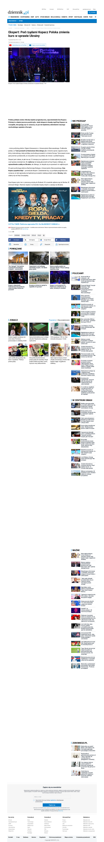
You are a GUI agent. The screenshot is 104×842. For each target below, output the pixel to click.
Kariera (34, 837)
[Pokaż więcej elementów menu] (95, 17)
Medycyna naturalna (67, 825)
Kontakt (10, 837)
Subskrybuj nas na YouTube (19, 45)
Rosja (34, 235)
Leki (63, 823)
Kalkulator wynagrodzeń (89, 831)
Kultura (46, 832)
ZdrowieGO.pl (76, 9)
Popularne (52, 320)
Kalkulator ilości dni (87, 821)
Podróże (29, 831)
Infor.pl (10, 820)
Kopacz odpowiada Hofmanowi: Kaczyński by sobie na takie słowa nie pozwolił (16, 287)
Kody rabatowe (48, 821)
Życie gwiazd (47, 827)
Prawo (64, 820)
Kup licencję (25, 229)
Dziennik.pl (30, 817)
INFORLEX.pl (60, 9)
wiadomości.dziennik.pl (19, 28)
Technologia (30, 821)
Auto (28, 820)
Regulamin (43, 837)
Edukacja (46, 823)
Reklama (25, 837)
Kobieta (46, 820)
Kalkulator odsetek (87, 827)
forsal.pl (52, 9)
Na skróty (11, 817)
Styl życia (65, 831)
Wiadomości (12, 21)
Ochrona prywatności (55, 837)
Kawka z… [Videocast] (37, 25)
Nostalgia (20, 25)
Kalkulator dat (86, 820)
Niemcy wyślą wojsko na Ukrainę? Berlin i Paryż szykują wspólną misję (59, 267)
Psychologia (65, 829)
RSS (94, 837)
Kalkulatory (86, 817)
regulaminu (53, 800)
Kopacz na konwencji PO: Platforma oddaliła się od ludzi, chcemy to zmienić (58, 287)
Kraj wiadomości (64, 320)
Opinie (21, 21)
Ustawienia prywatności (83, 837)
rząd (39, 235)
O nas (18, 837)
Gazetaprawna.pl (12, 821)
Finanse (64, 821)
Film (45, 829)
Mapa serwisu (69, 837)
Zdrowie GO (27, 25)
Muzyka (46, 831)
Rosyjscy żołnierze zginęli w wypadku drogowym (38, 286)
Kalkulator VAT (86, 825)
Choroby (65, 827)
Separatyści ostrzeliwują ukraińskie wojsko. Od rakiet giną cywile (38, 267)
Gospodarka (30, 823)
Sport (28, 827)
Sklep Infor (11, 831)
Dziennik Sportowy (49, 25)
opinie (28, 28)
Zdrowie (29, 829)
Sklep (94, 9)
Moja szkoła (47, 825)
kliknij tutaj (60, 810)
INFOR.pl (44, 9)
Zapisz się (52, 805)
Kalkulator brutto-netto (88, 829)
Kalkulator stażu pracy (88, 823)
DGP (68, 9)
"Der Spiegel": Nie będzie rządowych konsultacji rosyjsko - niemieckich (16, 267)
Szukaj (93, 12)
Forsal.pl (10, 825)
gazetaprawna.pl (87, 9)
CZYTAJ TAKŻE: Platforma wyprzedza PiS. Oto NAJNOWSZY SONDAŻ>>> (34, 224)
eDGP (9, 823)
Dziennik (10, 28)
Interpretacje (11, 829)
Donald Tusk (26, 235)
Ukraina (16, 235)
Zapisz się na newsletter (38, 45)
